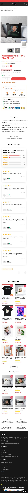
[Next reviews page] (25, 272)
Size (2, 68)
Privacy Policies (4, 452)
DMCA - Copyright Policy (6, 454)
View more (14, 366)
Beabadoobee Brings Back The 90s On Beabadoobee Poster (20, 298)
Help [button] (25, 491)
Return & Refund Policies (6, 465)
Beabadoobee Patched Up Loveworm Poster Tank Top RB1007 (7, 359)
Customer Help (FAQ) (5, 469)
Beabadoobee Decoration (10, 8)
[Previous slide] (2, 29)
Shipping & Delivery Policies (6, 462)
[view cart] (26, 4)
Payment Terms (4, 464)
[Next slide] (25, 29)
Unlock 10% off (2, 487)
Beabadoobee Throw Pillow (7, 10)
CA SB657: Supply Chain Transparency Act (9, 456)
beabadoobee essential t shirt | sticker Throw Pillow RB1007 (7, 389)
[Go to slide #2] (17, 50)
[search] (24, 4)
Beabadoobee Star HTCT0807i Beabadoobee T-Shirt (7, 298)
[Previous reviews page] (19, 272)
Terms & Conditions (5, 450)
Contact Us (3, 467)
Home (2, 8)
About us (3, 448)
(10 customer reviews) (11, 63)
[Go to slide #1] (10, 50)
